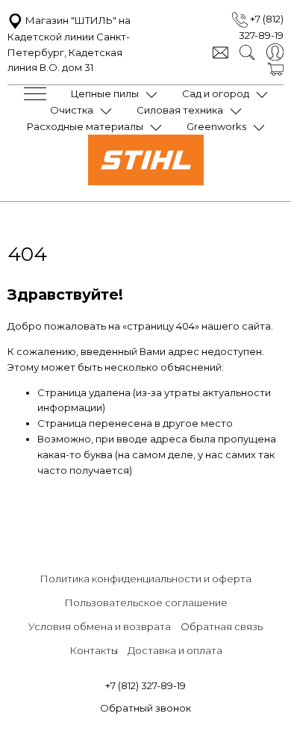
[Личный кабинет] (275, 51)
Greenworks (216, 126)
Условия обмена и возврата (99, 626)
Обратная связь (222, 626)
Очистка (71, 110)
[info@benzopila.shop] (220, 51)
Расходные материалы (85, 126)
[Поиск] (247, 51)
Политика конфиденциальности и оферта (145, 579)
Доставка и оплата (175, 650)
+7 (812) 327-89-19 (145, 685)
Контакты (93, 650)
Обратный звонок (145, 708)
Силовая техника (180, 110)
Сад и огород (215, 93)
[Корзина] (276, 68)
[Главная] (146, 182)
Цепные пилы (105, 93)
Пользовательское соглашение (146, 602)
